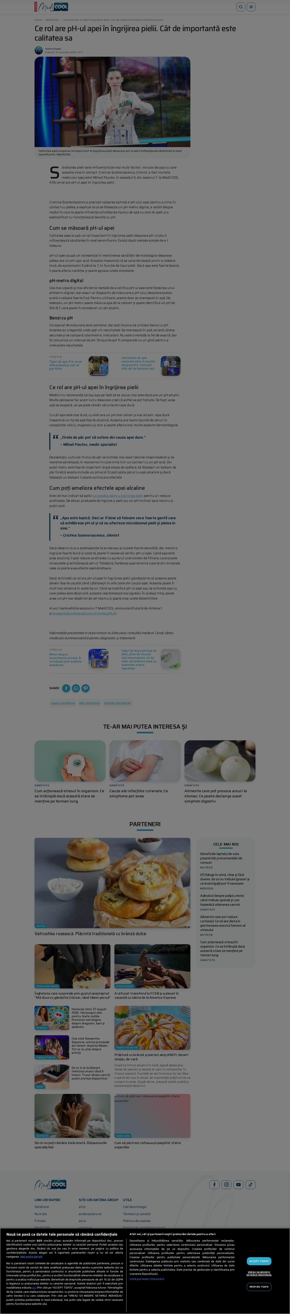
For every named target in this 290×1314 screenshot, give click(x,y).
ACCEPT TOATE (259, 1261)
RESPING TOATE (259, 1287)
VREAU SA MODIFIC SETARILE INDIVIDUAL (259, 1273)
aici (34, 1288)
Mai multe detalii (31, 1257)
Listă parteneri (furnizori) (147, 1279)
